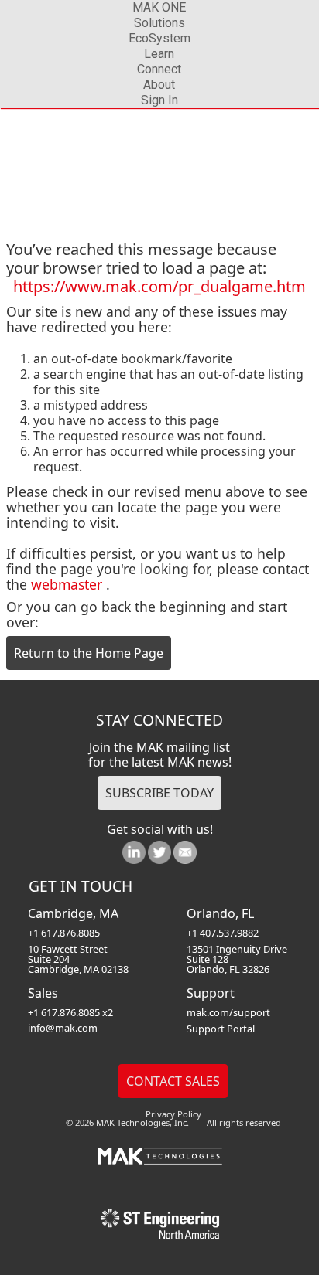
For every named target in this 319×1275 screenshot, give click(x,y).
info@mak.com (63, 1028)
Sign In (159, 100)
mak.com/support (228, 1012)
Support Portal (221, 1028)
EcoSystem (159, 38)
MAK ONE (159, 7)
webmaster (66, 584)
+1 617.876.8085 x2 (70, 1012)
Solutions (159, 22)
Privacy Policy (173, 1114)
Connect (159, 69)
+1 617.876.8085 (64, 933)
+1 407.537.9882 (223, 933)
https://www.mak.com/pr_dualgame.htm (159, 286)
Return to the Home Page (88, 652)
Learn (159, 53)
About (159, 84)
